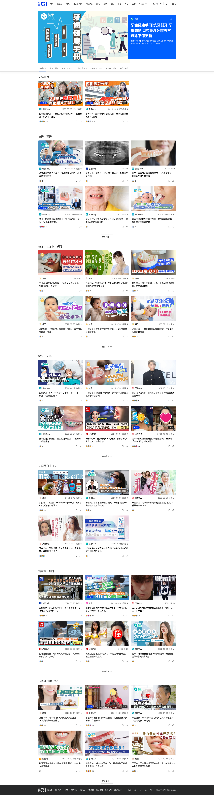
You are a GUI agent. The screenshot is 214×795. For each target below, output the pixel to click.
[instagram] (135, 790)
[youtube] (140, 790)
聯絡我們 (99, 790)
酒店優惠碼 (77, 4)
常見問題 (90, 790)
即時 (98, 4)
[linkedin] (145, 790)
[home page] (42, 4)
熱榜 (105, 4)
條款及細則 (118, 790)
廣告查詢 (74, 790)
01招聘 (66, 790)
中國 (119, 4)
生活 (134, 4)
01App (82, 790)
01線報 (49, 790)
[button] (171, 19)
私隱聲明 (108, 790)
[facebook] (129, 790)
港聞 (52, 4)
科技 (126, 4)
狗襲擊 (59, 4)
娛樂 (68, 4)
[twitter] (151, 790)
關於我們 (58, 790)
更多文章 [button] (105, 237)
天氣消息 (89, 4)
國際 (112, 4)
